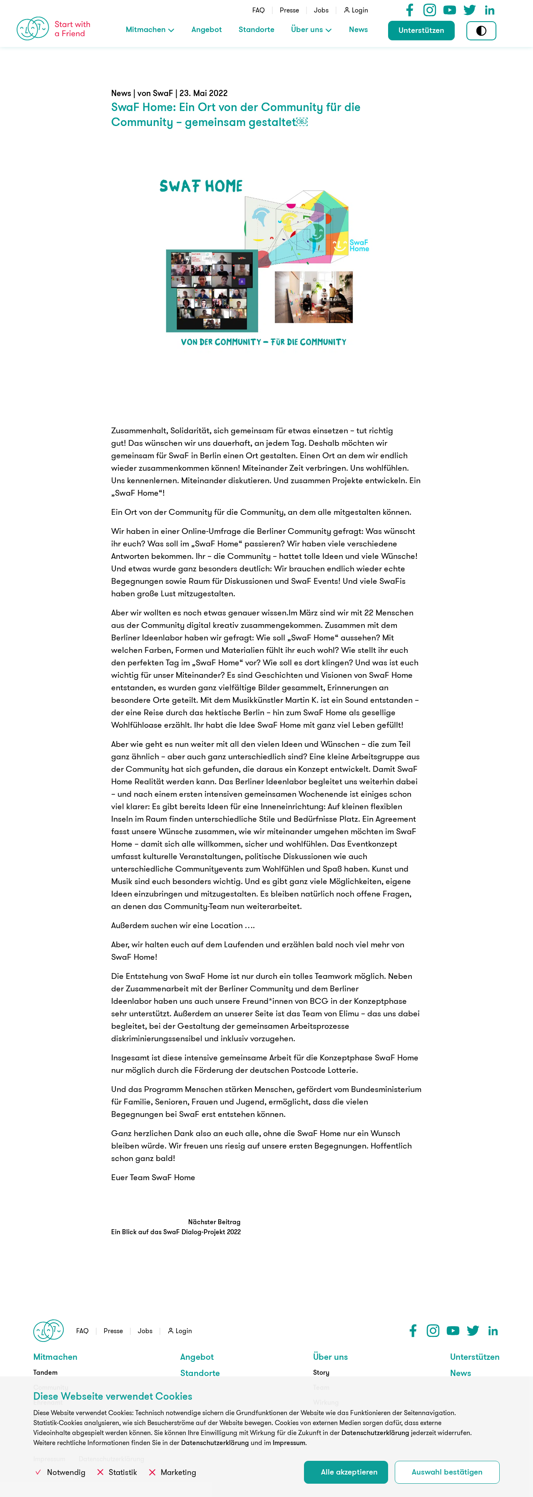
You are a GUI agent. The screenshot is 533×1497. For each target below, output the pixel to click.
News (358, 29)
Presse (289, 10)
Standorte (256, 29)
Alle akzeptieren (349, 1472)
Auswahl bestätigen (447, 1472)
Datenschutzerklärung (375, 1432)
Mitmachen (146, 29)
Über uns (307, 29)
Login (360, 10)
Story (321, 1372)
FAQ (258, 10)
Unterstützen (421, 30)
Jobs (321, 10)
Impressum (289, 1442)
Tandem (45, 1372)
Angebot (207, 29)
